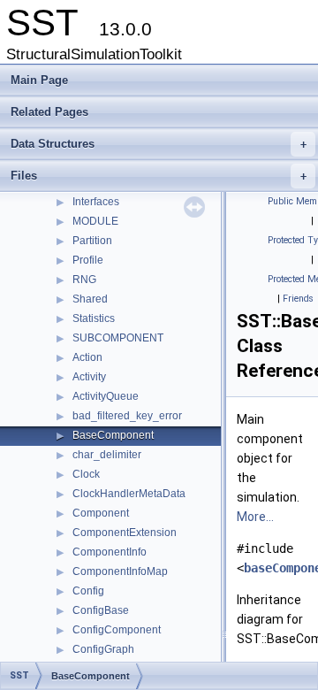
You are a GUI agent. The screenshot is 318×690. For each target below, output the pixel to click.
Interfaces (95, 202)
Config (88, 591)
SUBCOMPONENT (117, 338)
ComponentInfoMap (120, 571)
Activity (89, 377)
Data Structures (159, 143)
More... (255, 517)
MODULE (95, 221)
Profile (87, 260)
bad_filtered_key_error (127, 416)
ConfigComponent (116, 630)
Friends (298, 298)
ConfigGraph (103, 649)
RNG (84, 279)
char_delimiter (106, 454)
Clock (86, 474)
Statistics (93, 318)
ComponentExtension (124, 532)
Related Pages (49, 112)
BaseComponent (113, 435)
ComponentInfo (109, 552)
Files (159, 175)
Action (87, 357)
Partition (92, 240)
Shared (90, 299)
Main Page (39, 80)
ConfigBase (100, 610)
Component (100, 513)
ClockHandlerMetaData (129, 493)
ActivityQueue (105, 396)
